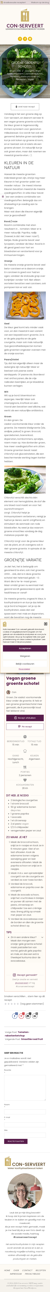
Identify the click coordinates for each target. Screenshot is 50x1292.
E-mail (7, 1118)
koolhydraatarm (15, 74)
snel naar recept (26, 106)
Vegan (30, 79)
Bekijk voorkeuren (25, 663)
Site (6, 1130)
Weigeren (25, 656)
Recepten (21, 79)
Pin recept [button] (26, 726)
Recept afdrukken (27, 718)
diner (37, 71)
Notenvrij (15, 76)
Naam (7, 1105)
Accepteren (25, 648)
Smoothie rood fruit (32, 1039)
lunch (40, 74)
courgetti (29, 71)
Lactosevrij (30, 74)
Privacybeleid (24, 669)
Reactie (7, 1071)
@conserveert (21, 983)
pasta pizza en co (30, 76)
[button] (45, 623)
